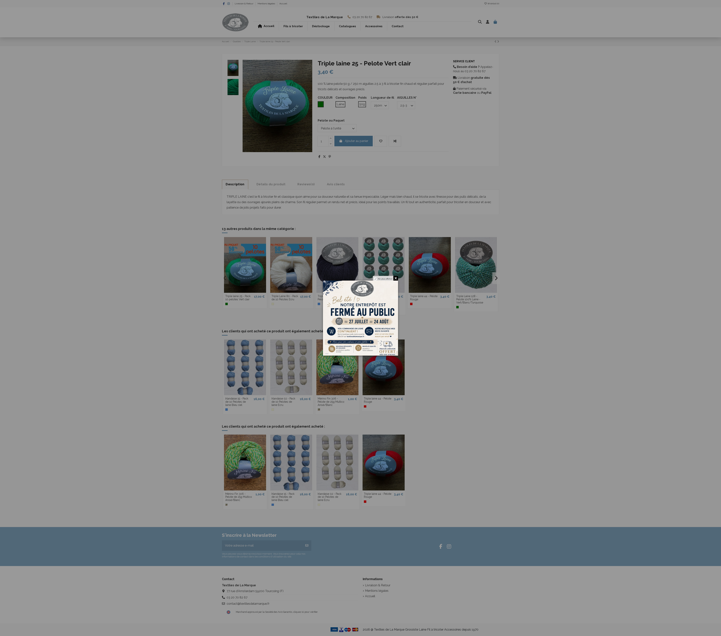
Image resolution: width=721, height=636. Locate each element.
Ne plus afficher (385, 279)
